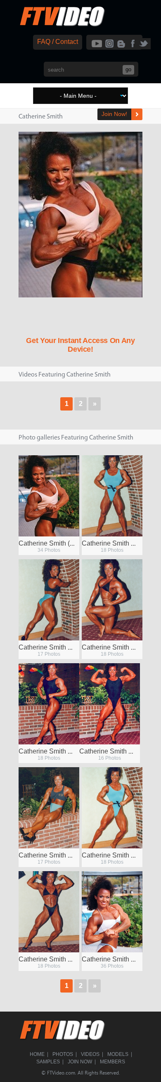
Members (112, 1062)
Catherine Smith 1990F (53, 959)
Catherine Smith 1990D (53, 751)
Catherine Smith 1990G (53, 647)
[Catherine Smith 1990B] (49, 807)
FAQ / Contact (57, 41)
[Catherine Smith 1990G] (49, 599)
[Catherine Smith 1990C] (109, 703)
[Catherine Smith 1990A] (112, 807)
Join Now (80, 1062)
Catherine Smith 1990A (116, 855)
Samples (48, 1062)
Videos (90, 1054)
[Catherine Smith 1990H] (112, 495)
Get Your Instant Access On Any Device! (80, 344)
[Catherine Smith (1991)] (49, 495)
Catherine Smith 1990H (116, 543)
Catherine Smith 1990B (53, 855)
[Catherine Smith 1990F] (49, 911)
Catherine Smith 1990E (116, 647)
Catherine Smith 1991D (116, 959)
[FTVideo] (62, 24)
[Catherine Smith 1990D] (49, 703)
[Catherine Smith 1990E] (112, 599)
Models (117, 1054)
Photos (62, 1054)
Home (37, 1054)
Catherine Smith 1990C (113, 751)
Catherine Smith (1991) (53, 543)
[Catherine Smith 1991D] (112, 911)
